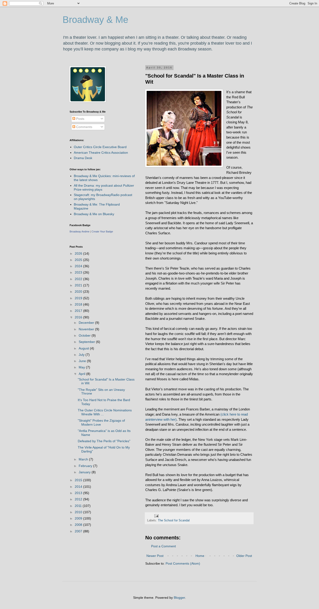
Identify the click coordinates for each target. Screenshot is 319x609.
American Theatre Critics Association (101, 152)
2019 (79, 298)
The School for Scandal (174, 520)
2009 (79, 518)
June (83, 361)
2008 (79, 525)
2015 (79, 480)
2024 (79, 266)
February (86, 466)
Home (199, 556)
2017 (79, 311)
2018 (79, 304)
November (87, 329)
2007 (79, 531)
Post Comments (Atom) (183, 563)
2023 (79, 272)
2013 (79, 493)
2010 (79, 512)
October (85, 335)
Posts (79, 119)
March (84, 459)
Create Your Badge (102, 231)
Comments (83, 127)
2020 (79, 291)
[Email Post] (156, 515)
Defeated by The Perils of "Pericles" (104, 441)
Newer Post (154, 556)
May (82, 367)
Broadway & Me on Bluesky (94, 214)
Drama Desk (83, 158)
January (85, 472)
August (84, 348)
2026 (79, 253)
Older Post (244, 556)
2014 (79, 486)
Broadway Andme (79, 231)
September (87, 342)
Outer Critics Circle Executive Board (100, 147)
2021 (79, 285)
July (82, 354)
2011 (79, 506)
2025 (79, 260)
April (82, 374)
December (87, 322)
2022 (79, 279)
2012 (79, 499)
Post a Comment (163, 546)
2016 (79, 317)
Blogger (179, 597)
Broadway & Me (95, 19)
